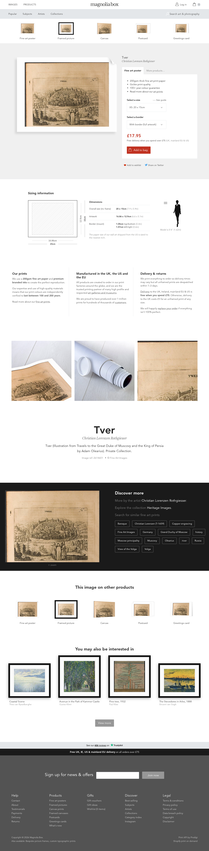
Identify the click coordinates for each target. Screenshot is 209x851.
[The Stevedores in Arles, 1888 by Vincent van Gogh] (179, 680)
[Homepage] (104, 5)
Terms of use (169, 809)
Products (29, 4)
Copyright (168, 817)
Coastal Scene (17, 701)
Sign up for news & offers (69, 774)
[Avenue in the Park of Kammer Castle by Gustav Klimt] (79, 676)
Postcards (54, 817)
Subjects (27, 13)
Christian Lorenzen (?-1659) (149, 523)
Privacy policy (170, 804)
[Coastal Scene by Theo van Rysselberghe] (29, 680)
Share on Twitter (156, 165)
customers (120, 302)
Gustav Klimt (65, 704)
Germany (148, 532)
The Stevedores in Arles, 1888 (175, 701)
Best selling (131, 800)
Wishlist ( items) (96, 809)
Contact (15, 800)
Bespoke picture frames (37, 841)
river (184, 540)
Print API (183, 837)
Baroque (122, 523)
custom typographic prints (62, 841)
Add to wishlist (134, 165)
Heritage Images (159, 508)
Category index (133, 817)
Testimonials (18, 809)
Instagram (130, 821)
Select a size (146, 100)
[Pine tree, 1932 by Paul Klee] (129, 676)
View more (104, 723)
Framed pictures (58, 804)
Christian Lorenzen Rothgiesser (138, 61)
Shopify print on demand (185, 841)
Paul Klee (113, 704)
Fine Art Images (126, 532)
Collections (57, 13)
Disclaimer (168, 821)
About (14, 804)
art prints (158, 91)
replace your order (168, 308)
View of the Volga (127, 549)
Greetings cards (57, 821)
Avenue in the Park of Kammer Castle (79, 701)
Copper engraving (182, 523)
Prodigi (194, 837)
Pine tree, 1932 (117, 701)
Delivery (144, 291)
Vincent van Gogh (167, 704)
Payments (16, 813)
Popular (12, 13)
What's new (55, 825)
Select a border (135, 117)
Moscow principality (128, 540)
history (199, 532)
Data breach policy (173, 813)
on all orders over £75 (104, 752)
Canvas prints (56, 809)
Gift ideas (92, 804)
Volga (148, 549)
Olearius (169, 540)
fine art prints (43, 301)
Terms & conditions (173, 800)
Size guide (161, 100)
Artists (41, 13)
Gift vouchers (94, 800)
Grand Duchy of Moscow (174, 532)
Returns (15, 821)
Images (12, 4)
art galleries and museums (102, 292)
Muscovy (152, 540)
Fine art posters (57, 800)
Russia (198, 540)
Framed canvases (58, 813)
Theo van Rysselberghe (20, 704)
